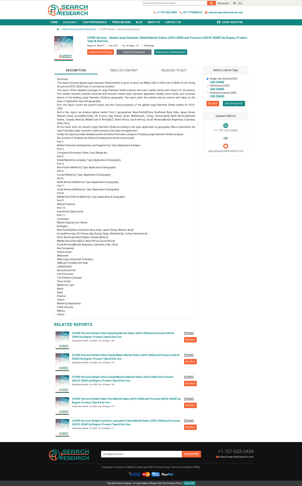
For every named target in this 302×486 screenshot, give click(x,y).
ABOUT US (154, 22)
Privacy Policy (162, 467)
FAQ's (197, 467)
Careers (119, 467)
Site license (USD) (219, 85)
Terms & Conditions (182, 467)
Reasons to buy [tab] (173, 70)
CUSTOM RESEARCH (95, 22)
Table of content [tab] (124, 70)
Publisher (130, 467)
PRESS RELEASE (121, 22)
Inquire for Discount (134, 52)
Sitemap (142, 467)
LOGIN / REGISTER (232, 22)
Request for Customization (171, 52)
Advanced (223, 3)
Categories (108, 467)
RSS (150, 467)
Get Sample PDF (234, 103)
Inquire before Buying (100, 52)
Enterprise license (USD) (223, 92)
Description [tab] (76, 70)
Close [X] (189, 483)
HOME (54, 22)
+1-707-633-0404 (236, 451)
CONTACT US (173, 22)
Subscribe (191, 454)
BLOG (139, 22)
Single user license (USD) (223, 78)
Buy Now (213, 103)
